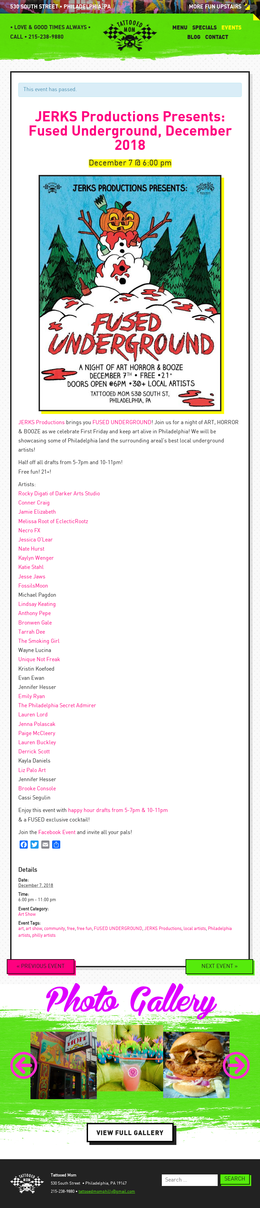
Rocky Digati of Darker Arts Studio (59, 494)
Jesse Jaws (31, 577)
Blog (193, 37)
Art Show (27, 914)
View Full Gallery (130, 1132)
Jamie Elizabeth (37, 512)
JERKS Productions (41, 422)
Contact (216, 37)
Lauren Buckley (37, 743)
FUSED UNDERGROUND (121, 422)
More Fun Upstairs (215, 7)
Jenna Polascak (37, 724)
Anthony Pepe (34, 613)
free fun (84, 929)
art (21, 929)
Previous (41, 966)
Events (231, 27)
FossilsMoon (33, 586)
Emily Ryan (31, 696)
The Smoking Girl (39, 641)
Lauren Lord (33, 715)
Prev (23, 1065)
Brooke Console (37, 789)
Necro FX (29, 531)
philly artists (44, 935)
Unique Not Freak (39, 659)
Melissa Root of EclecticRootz (53, 521)
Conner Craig (34, 503)
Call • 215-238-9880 (37, 37)
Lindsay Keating (37, 604)
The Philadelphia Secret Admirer (57, 706)
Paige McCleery (36, 733)
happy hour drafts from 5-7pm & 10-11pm (118, 810)
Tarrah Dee (31, 632)
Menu (180, 27)
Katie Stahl (31, 567)
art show (34, 929)
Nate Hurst (31, 549)
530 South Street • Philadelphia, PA (60, 7)
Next (219, 966)
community (54, 929)
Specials (204, 27)
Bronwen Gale (35, 623)
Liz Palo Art (32, 770)
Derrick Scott (34, 752)
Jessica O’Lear (35, 540)
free (71, 929)
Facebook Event (56, 832)
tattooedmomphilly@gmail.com (107, 1191)
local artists (194, 929)
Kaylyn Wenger (36, 558)
